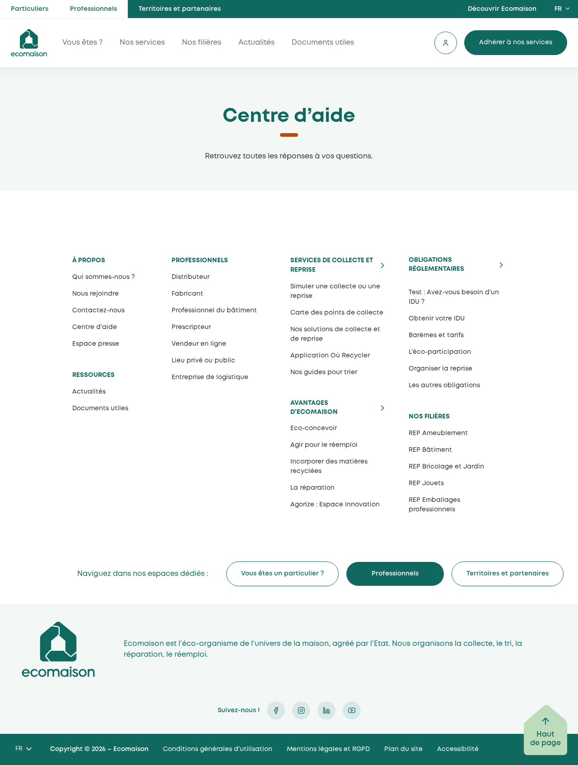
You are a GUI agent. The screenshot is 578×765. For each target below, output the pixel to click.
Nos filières (201, 42)
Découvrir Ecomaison (502, 9)
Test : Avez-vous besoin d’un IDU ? (454, 297)
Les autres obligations (444, 385)
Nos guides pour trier (323, 372)
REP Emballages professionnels (434, 504)
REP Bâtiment (430, 450)
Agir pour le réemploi (324, 445)
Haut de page (545, 738)
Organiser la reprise (440, 368)
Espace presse (95, 344)
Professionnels (93, 9)
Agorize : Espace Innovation (335, 504)
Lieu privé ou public (203, 360)
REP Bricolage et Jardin (446, 466)
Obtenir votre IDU (437, 318)
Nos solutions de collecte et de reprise (335, 334)
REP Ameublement (438, 433)
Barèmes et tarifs (436, 335)
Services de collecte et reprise (331, 265)
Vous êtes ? (82, 42)
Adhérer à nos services (515, 42)
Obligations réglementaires (436, 264)
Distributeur (191, 277)
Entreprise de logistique (210, 377)
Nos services (142, 42)
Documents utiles (323, 42)
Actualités (256, 42)
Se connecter (445, 43)
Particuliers (29, 9)
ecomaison (29, 42)
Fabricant (187, 294)
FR (558, 9)
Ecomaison (58, 649)
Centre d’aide (94, 327)
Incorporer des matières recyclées (329, 466)
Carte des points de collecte (336, 312)
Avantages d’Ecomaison (314, 407)
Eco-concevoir (313, 428)
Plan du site (403, 749)
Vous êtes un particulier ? (282, 573)
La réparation (312, 488)
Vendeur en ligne (199, 344)
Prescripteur (191, 327)
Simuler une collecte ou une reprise (335, 291)
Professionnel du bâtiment (214, 310)
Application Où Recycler (330, 355)
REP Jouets (426, 483)
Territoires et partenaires (180, 9)
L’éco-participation (440, 352)
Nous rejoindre (95, 294)
